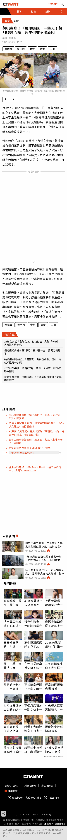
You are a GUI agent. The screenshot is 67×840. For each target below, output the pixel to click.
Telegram (53, 797)
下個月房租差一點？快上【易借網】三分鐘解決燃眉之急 (33, 707)
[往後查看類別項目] (60, 11)
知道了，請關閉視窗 (56, 823)
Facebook (17, 797)
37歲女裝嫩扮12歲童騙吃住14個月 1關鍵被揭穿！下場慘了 (33, 603)
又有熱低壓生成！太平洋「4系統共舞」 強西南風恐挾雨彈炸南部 (54, 665)
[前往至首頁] (11, 4)
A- (14, 99)
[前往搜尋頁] (62, 4)
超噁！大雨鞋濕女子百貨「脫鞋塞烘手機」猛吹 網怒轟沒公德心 (33, 728)
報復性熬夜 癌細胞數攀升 (33, 623)
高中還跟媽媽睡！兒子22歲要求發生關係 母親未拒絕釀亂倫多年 (33, 644)
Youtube (36, 797)
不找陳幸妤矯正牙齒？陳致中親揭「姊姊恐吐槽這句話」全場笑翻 (33, 686)
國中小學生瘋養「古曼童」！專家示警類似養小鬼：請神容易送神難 (13, 665)
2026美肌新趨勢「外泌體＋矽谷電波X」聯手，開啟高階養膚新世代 (54, 644)
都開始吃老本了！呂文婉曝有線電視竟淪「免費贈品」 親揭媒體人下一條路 (13, 686)
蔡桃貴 (8, 49)
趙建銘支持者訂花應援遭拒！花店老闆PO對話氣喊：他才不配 (33, 749)
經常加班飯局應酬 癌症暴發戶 (54, 686)
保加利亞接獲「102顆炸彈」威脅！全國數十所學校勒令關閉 (32, 369)
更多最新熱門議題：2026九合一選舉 (29, 448)
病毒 (42, 49)
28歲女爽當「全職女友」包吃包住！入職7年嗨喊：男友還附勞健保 (32, 343)
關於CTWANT (12, 785)
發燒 (32, 49)
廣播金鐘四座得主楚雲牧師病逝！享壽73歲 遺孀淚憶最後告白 (54, 623)
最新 (19, 11)
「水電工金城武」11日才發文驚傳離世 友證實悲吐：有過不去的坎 (13, 623)
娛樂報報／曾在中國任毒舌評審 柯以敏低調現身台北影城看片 (13, 603)
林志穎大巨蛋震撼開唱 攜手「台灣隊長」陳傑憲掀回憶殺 (54, 707)
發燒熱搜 (12, 790)
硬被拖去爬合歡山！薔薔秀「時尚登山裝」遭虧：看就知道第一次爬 (33, 360)
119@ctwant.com (25, 470)
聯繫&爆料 (30, 785)
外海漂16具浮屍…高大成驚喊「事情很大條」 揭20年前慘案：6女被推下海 (36, 432)
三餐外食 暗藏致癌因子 (22, 452)
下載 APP (53, 4)
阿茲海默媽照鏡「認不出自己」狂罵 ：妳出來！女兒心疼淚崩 (36, 416)
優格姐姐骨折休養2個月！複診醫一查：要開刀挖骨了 (32, 351)
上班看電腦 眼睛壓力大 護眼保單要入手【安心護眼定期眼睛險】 (54, 603)
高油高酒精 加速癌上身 (11, 728)
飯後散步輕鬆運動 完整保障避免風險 (54, 728)
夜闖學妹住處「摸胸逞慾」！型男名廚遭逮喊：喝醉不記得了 (33, 378)
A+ (6, 99)
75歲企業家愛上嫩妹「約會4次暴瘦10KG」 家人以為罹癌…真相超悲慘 (37, 424)
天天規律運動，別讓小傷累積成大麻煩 (13, 644)
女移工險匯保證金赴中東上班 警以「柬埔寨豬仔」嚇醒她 (36, 441)
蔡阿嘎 (21, 49)
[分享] (3, 814)
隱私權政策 (47, 785)
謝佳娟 (12, 38)
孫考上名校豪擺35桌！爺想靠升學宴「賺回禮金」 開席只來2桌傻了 (13, 749)
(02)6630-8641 (36, 467)
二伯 (52, 49)
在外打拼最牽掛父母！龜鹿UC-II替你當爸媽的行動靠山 (33, 665)
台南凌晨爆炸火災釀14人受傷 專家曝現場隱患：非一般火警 (13, 707)
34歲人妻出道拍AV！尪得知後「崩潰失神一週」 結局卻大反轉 (54, 749)
